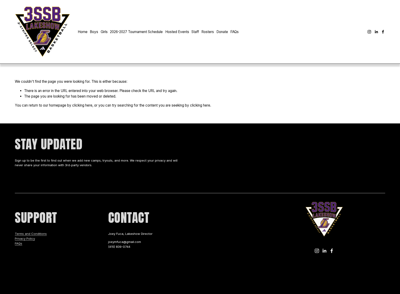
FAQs (234, 32)
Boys (94, 32)
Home (83, 32)
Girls (104, 32)
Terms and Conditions (31, 234)
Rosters (207, 32)
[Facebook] (383, 32)
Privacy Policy (25, 238)
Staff (195, 32)
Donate (222, 32)
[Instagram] (369, 32)
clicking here (82, 105)
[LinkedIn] (376, 32)
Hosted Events (177, 32)
